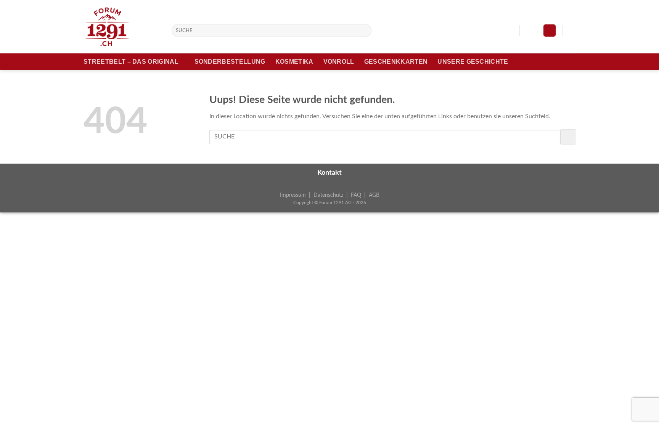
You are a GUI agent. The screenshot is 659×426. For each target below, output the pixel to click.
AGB (374, 195)
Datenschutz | (332, 195)
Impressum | (296, 195)
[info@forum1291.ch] (510, 30)
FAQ (356, 195)
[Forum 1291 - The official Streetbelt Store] (122, 26)
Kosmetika (294, 61)
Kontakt (329, 172)
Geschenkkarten (396, 61)
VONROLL (338, 61)
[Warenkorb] (571, 30)
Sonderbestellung (229, 61)
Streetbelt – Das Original (131, 61)
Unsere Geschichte (472, 61)
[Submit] (364, 30)
